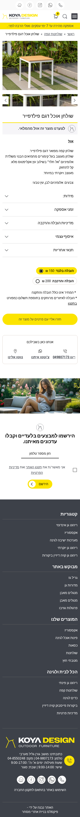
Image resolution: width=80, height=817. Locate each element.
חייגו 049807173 (65, 357)
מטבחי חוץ (70, 661)
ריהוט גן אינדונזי (67, 525)
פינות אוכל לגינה (66, 638)
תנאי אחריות (63, 250)
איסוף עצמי (64, 237)
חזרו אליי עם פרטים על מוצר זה (40, 319)
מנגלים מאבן (69, 593)
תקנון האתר (34, 467)
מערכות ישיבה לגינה (64, 540)
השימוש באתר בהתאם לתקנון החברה (40, 790)
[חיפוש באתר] (64, 16)
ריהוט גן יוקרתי (68, 548)
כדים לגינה (70, 698)
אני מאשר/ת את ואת (37, 470)
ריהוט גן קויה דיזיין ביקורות (60, 555)
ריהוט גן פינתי (68, 683)
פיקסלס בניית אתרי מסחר (40, 812)
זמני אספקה (63, 210)
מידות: (68, 196)
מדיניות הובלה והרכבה (55, 223)
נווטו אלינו (15, 357)
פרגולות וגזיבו (68, 608)
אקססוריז (71, 630)
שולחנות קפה (53, 34)
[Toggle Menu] (76, 16)
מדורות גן (71, 585)
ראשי (70, 34)
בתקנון (72, 303)
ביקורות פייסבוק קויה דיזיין (60, 706)
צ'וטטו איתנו (40, 357)
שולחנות (72, 653)
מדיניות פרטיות (67, 713)
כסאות (73, 645)
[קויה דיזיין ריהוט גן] (40, 742)
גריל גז (73, 578)
